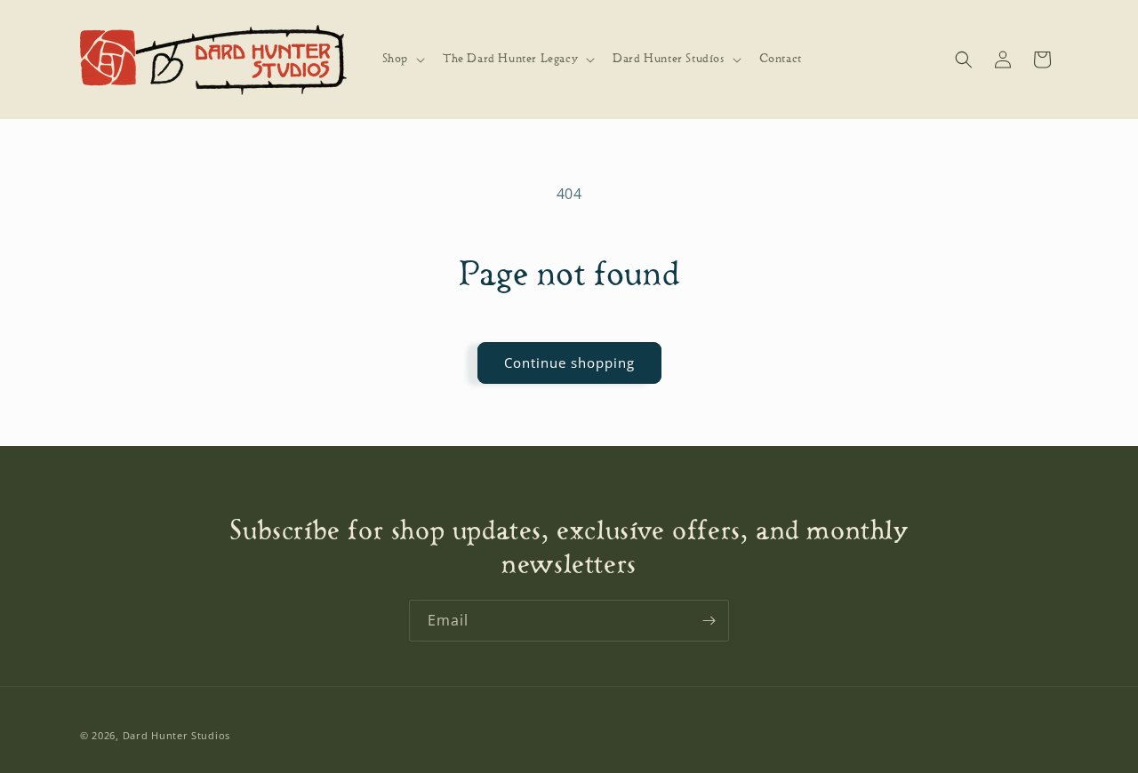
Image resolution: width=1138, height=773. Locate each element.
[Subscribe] (708, 621)
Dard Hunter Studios (176, 735)
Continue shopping (569, 362)
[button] (402, 59)
